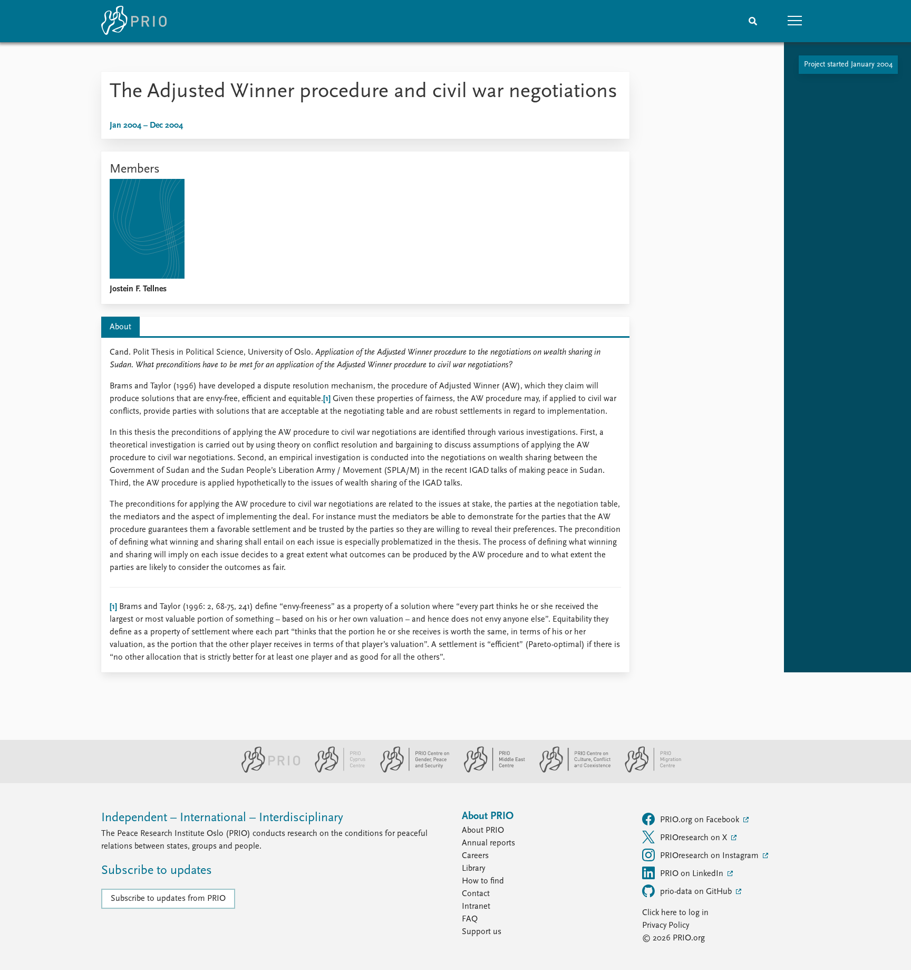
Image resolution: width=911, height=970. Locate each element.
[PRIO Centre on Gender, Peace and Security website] (410, 770)
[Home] (134, 21)
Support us (481, 932)
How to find (483, 881)
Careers (475, 856)
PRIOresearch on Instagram (710, 856)
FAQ (470, 919)
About (120, 327)
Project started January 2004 (848, 65)
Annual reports (488, 843)
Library (473, 868)
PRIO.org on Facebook (700, 820)
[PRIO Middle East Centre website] (490, 770)
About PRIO (483, 830)
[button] (795, 21)
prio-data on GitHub (697, 892)
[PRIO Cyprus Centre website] (336, 770)
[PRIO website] (266, 770)
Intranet (476, 906)
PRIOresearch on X (694, 838)
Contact (476, 894)
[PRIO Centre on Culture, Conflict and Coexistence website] (571, 770)
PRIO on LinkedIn (692, 874)
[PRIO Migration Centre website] (647, 770)
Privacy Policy (665, 925)
